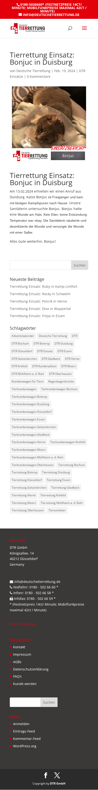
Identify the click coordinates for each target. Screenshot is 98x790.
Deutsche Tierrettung (33, 70)
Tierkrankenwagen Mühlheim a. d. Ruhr (38, 457)
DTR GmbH (57, 783)
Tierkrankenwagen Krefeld (67, 442)
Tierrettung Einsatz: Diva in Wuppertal (40, 308)
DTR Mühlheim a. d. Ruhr (28, 374)
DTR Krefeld (19, 366)
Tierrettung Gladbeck (65, 488)
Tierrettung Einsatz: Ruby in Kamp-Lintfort (43, 286)
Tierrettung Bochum (71, 465)
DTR (74, 336)
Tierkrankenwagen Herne (28, 442)
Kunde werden (25, 683)
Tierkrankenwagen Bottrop (29, 397)
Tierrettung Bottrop (24, 472)
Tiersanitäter (57, 510)
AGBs (17, 661)
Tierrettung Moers (24, 503)
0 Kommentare (38, 76)
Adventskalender (23, 336)
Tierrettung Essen (58, 480)
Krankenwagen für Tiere (28, 381)
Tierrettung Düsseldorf (27, 480)
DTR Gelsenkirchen (24, 359)
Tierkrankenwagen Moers (29, 450)
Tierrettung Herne (24, 495)
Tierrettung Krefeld (53, 495)
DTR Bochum (20, 343)
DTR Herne (72, 359)
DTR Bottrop (42, 343)
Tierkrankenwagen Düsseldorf (32, 412)
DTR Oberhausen (60, 374)
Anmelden (21, 724)
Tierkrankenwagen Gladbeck (30, 435)
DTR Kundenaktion (44, 366)
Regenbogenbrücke (61, 381)
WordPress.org (24, 746)
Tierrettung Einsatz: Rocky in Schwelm (40, 294)
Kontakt (19, 647)
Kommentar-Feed (27, 738)
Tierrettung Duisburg (56, 472)
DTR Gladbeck (51, 359)
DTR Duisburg (63, 343)
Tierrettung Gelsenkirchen (29, 488)
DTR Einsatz (45, 351)
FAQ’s (17, 676)
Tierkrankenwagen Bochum (59, 389)
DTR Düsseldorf (22, 351)
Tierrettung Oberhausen (28, 510)
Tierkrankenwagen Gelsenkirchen (34, 427)
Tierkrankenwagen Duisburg (30, 404)
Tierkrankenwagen (24, 389)
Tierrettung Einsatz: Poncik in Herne (38, 301)
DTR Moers (68, 366)
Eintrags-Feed (24, 731)
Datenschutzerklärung (31, 669)
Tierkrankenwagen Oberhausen (33, 465)
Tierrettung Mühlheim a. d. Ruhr (62, 503)
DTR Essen (65, 351)
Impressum (22, 654)
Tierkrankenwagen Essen (28, 419)
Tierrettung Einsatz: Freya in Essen (37, 316)
